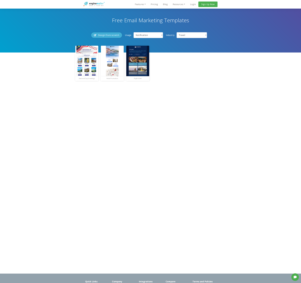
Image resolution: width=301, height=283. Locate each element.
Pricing (154, 4)
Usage (128, 35)
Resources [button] (178, 4)
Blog (165, 4)
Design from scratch (108, 35)
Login (193, 4)
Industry (170, 35)
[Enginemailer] (94, 4)
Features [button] (139, 4)
